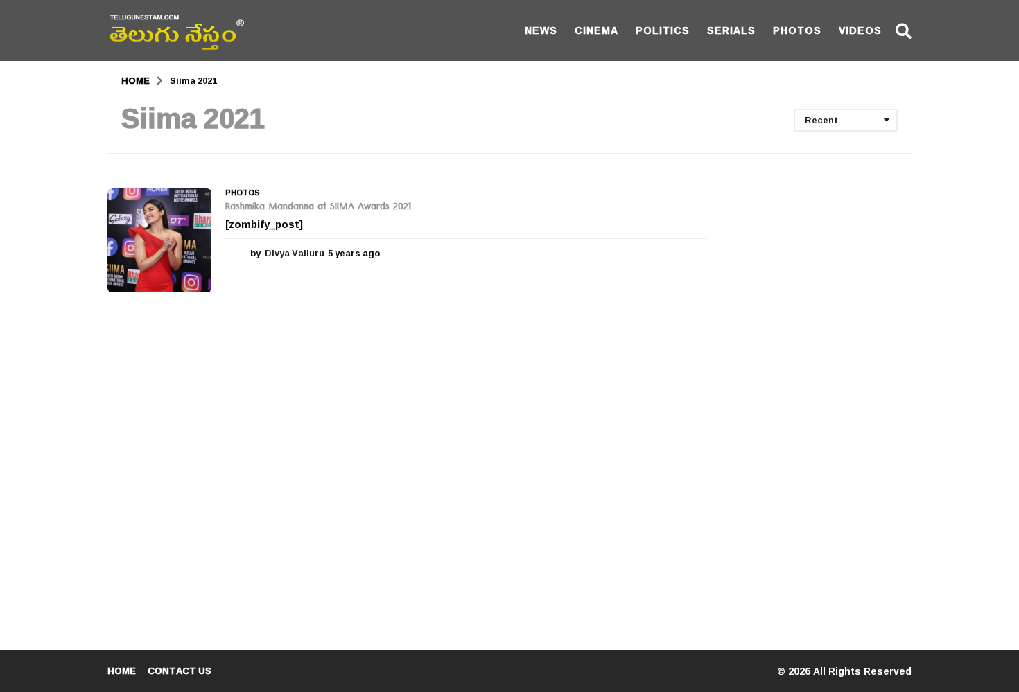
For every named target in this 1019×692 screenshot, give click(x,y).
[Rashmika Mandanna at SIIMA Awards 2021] (159, 240)
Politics (663, 30)
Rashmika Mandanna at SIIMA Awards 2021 (318, 208)
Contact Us (179, 670)
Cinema (596, 30)
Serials (731, 30)
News (541, 30)
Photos (797, 30)
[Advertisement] (819, 396)
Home (121, 670)
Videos (860, 30)
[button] (904, 30)
